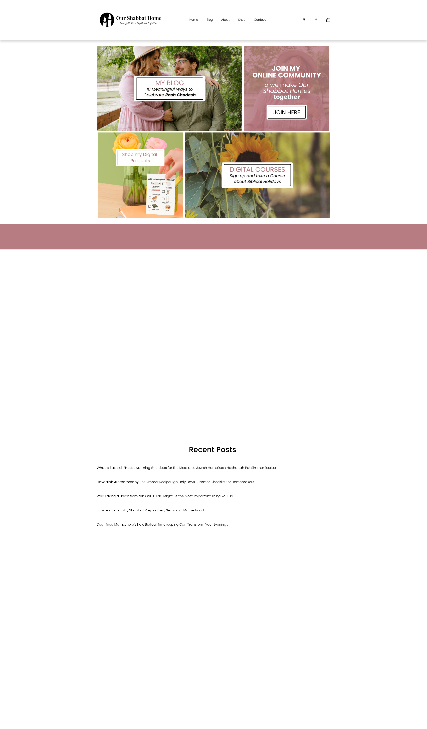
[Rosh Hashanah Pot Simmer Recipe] (247, 461)
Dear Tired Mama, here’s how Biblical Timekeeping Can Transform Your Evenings (162, 524)
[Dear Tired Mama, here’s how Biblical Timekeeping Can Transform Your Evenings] (162, 518)
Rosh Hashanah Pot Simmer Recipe (247, 467)
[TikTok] (316, 20)
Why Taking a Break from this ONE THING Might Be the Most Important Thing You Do (165, 496)
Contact (260, 20)
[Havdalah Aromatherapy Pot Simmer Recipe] (133, 475)
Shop (242, 20)
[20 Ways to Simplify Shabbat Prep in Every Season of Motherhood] (150, 504)
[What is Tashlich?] (111, 461)
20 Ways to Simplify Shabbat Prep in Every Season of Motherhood (150, 510)
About (225, 20)
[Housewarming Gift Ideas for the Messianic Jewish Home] (171, 461)
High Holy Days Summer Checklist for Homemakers (212, 482)
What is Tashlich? (111, 467)
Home (193, 20)
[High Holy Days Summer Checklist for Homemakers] (212, 475)
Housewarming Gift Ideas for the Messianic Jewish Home (171, 467)
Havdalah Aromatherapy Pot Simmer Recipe (133, 482)
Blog (209, 20)
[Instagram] (304, 20)
